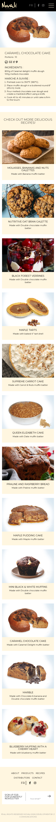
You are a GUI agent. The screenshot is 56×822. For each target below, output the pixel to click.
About (15, 773)
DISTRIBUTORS (22, 777)
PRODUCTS (27, 773)
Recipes (40, 773)
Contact (37, 777)
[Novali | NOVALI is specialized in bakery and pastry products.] (9, 5)
